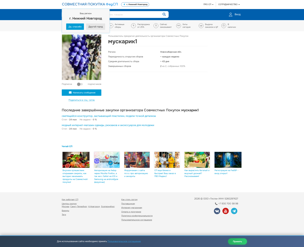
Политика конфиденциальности (137, 215)
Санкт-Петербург (78, 206)
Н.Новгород (94, 206)
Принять (237, 241)
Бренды (65, 210)
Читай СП (67, 146)
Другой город (96, 26)
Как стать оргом (129, 199)
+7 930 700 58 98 (228, 203)
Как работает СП (70, 199)
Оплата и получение (131, 211)
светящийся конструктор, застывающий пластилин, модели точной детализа (109, 116)
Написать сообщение (84, 92)
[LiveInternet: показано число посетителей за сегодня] (69, 229)
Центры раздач (69, 203)
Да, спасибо (75, 26)
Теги (64, 214)
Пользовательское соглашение (136, 219)
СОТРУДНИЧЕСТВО (228, 4)
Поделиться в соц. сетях (82, 100)
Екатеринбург (108, 206)
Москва (65, 206)
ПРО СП (207, 4)
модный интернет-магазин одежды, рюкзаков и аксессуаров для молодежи (108, 125)
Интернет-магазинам (131, 207)
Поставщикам (128, 203)
